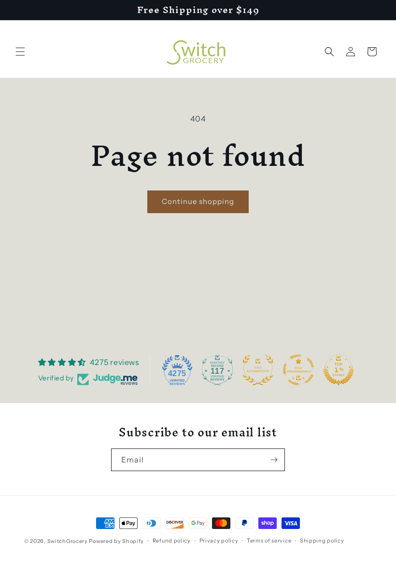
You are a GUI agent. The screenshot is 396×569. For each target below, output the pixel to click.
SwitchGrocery (67, 541)
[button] (20, 51)
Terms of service (269, 540)
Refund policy (172, 540)
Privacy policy (219, 540)
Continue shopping (198, 201)
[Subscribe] (273, 459)
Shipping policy (322, 540)
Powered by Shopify (116, 541)
